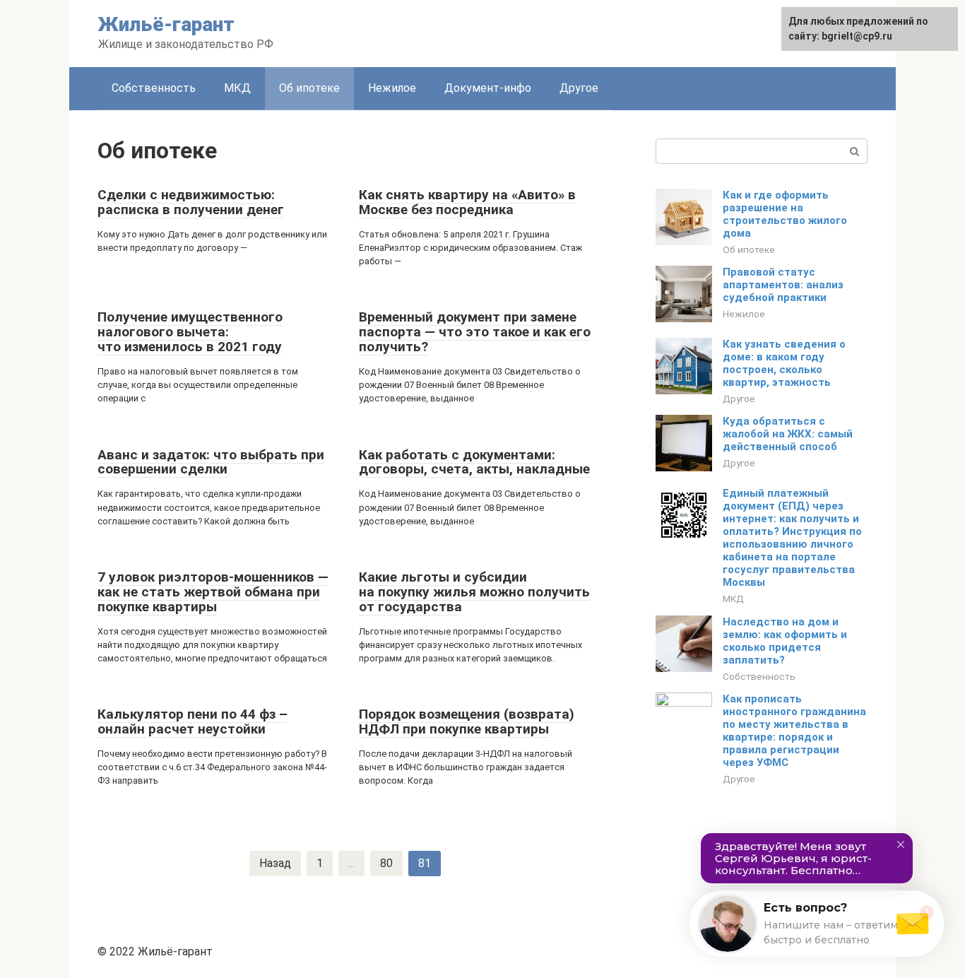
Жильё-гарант (166, 24)
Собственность (154, 88)
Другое (579, 88)
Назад (275, 863)
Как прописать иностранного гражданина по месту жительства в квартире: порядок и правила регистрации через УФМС (794, 731)
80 (386, 863)
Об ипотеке (309, 88)
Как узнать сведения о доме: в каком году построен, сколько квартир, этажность (784, 363)
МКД (237, 88)
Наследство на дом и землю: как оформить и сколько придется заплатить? (785, 640)
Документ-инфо (487, 88)
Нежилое (392, 88)
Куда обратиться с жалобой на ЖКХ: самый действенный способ (788, 434)
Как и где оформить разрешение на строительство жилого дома (785, 214)
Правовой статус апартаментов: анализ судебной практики (783, 285)
